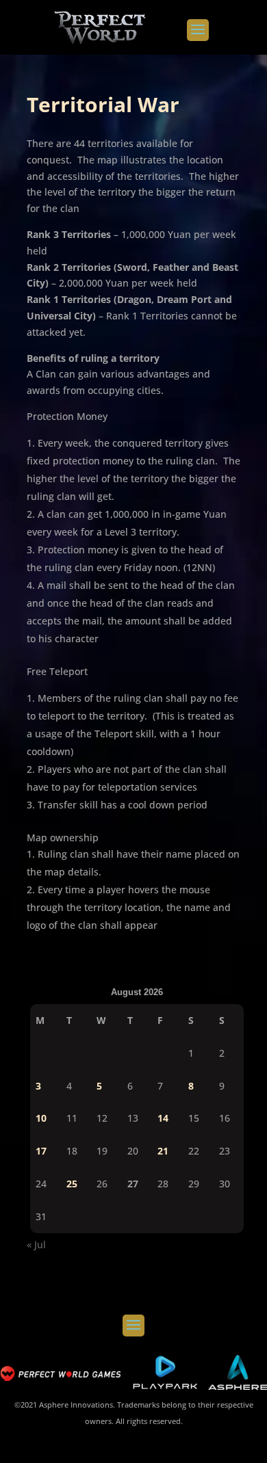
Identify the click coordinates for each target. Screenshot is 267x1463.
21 (162, 1150)
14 (162, 1117)
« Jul (36, 1244)
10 (41, 1117)
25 (71, 1183)
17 (41, 1150)
